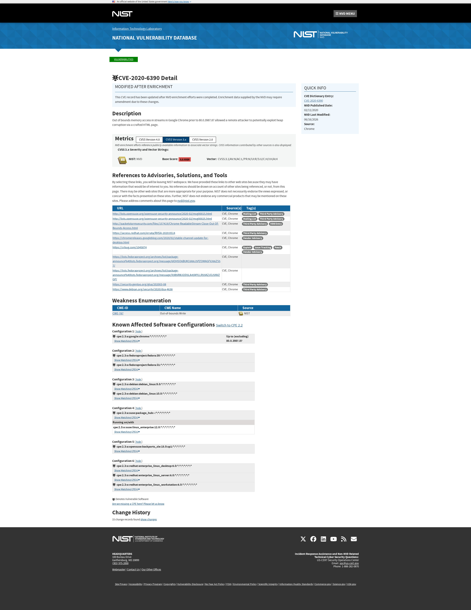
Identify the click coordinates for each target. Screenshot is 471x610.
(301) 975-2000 (120, 563)
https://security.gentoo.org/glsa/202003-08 (139, 284)
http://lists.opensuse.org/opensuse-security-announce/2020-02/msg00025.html (162, 219)
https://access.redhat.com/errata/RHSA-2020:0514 (144, 233)
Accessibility (135, 584)
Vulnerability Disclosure (190, 584)
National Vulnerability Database (154, 37)
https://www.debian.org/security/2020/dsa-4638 (143, 289)
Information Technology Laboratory (137, 29)
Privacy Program (153, 584)
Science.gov (339, 584)
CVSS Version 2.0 (202, 139)
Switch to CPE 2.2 (229, 325)
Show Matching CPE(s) (126, 341)
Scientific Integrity (268, 584)
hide (138, 331)
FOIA (228, 584)
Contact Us (133, 569)
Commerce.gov (323, 584)
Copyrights (170, 584)
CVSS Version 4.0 (149, 139)
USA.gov (351, 584)
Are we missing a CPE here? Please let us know (138, 504)
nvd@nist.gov (186, 201)
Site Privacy (121, 584)
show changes (149, 519)
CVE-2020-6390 (313, 101)
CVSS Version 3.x (176, 139)
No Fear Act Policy (215, 584)
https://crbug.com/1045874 (130, 247)
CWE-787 (118, 313)
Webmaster (118, 569)
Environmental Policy (245, 584)
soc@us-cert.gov (349, 563)
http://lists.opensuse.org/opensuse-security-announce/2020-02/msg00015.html (162, 214)
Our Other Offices (151, 569)
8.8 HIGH (185, 159)
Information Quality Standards (296, 584)
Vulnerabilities (123, 59)
